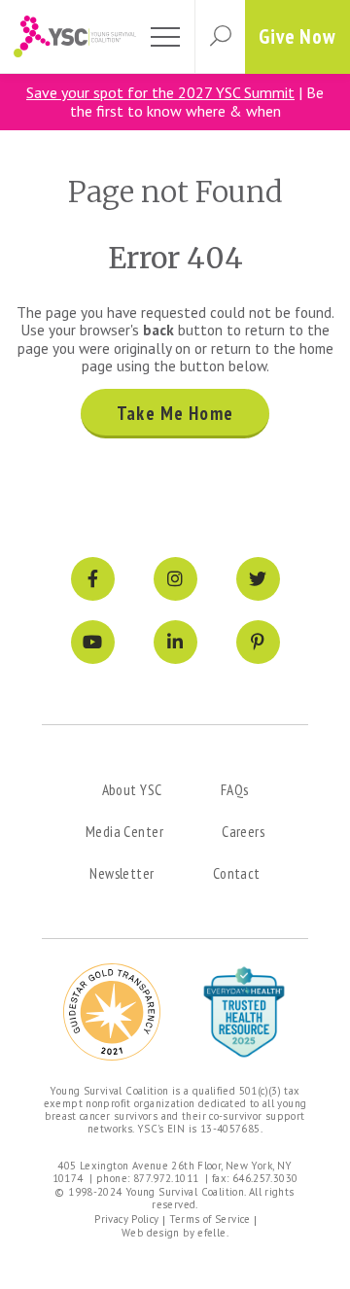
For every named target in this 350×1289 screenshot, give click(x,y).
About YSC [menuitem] (132, 789)
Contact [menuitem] (237, 873)
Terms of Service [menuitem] (210, 1219)
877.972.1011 (166, 1178)
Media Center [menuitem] (124, 831)
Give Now (297, 36)
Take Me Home (175, 413)
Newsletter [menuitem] (122, 873)
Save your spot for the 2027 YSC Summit (160, 92)
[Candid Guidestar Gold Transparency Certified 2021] (112, 1012)
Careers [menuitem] (243, 831)
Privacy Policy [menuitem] (126, 1219)
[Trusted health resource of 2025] (244, 1012)
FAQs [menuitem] (235, 789)
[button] (219, 37)
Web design (151, 1232)
